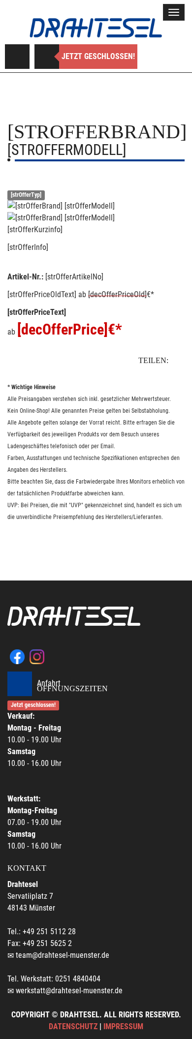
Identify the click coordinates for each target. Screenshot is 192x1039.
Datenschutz (73, 1026)
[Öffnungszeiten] (46, 56)
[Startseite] (96, 28)
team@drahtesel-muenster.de (62, 955)
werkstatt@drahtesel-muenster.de (69, 990)
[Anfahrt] (17, 56)
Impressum (123, 1026)
